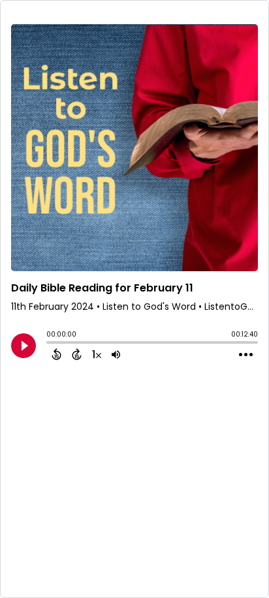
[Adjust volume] (115, 354)
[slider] (49, 343)
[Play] (23, 345)
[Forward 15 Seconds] (77, 354)
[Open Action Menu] (246, 355)
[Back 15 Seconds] (56, 354)
